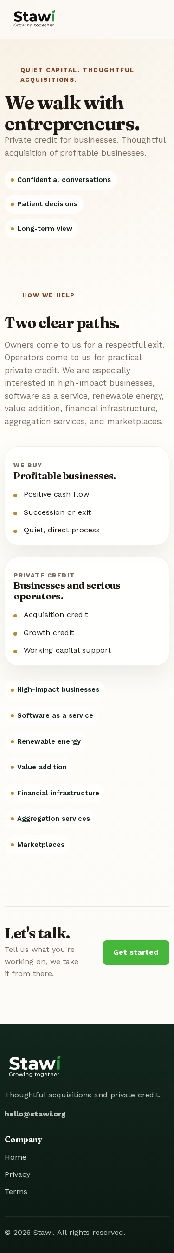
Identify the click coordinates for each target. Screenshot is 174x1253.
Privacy (17, 1174)
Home (15, 1157)
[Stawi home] (34, 19)
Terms (16, 1191)
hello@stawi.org (35, 1113)
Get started (136, 952)
